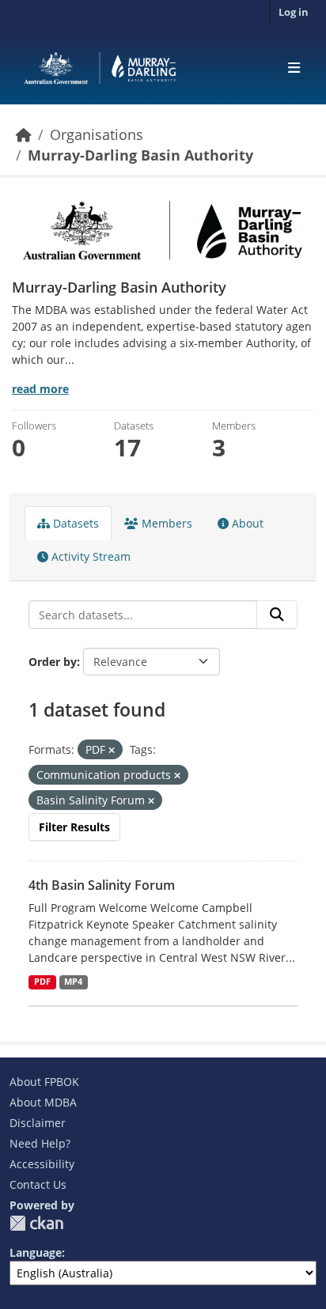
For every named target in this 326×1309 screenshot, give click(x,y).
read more (40, 388)
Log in (294, 12)
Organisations (96, 134)
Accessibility (41, 1163)
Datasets (74, 523)
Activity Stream (89, 556)
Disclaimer (37, 1122)
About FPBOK (44, 1081)
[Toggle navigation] (294, 68)
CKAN (36, 1223)
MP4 (73, 981)
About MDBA (43, 1102)
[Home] (24, 134)
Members (165, 523)
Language (35, 1252)
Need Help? (39, 1143)
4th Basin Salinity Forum (101, 885)
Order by (52, 661)
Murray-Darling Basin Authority (140, 155)
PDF (42, 981)
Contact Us (37, 1184)
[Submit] (277, 614)
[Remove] (111, 750)
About (246, 523)
